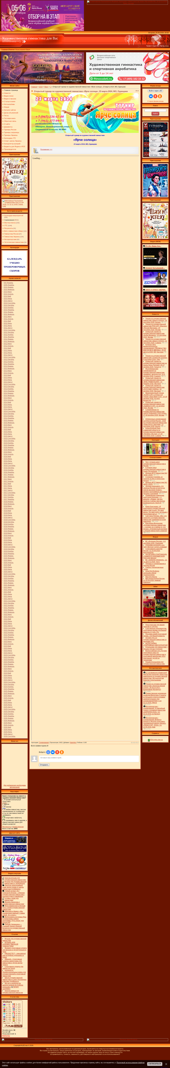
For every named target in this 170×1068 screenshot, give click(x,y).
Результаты (8, 228)
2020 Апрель (8, 563)
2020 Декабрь (9, 581)
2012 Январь (8, 339)
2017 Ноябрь (9, 497)
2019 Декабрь (9, 554)
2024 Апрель (8, 671)
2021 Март (8, 587)
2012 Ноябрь (9, 362)
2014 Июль (8, 407)
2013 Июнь (8, 377)
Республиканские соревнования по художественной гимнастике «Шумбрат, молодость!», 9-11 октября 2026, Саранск (154, 372)
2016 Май (7, 456)
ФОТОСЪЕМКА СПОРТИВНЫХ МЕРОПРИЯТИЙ (155, 644)
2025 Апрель (8, 698)
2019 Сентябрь (9, 547)
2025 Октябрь (9, 711)
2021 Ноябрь (9, 605)
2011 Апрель (8, 319)
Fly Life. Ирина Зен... (153, 246)
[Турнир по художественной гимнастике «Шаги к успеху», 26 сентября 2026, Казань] (155, 238)
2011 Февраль (9, 314)
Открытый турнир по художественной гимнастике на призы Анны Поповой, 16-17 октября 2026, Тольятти (155, 364)
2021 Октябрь (9, 603)
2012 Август (8, 355)
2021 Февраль (9, 585)
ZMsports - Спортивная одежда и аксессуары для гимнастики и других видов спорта (12, 962)
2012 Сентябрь (9, 357)
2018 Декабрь (9, 526)
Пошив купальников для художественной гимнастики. (154, 663)
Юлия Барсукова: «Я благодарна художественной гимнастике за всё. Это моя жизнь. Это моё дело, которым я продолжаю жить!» (155, 510)
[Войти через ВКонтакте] (53, 752)
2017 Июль (8, 488)
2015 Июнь (8, 432)
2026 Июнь (8, 730)
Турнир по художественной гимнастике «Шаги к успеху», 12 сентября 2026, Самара (155, 341)
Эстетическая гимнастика (14, 242)
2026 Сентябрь (9, 736)
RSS (167, 46)
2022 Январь (8, 610)
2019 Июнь (8, 540)
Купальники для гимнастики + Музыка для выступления (155, 648)
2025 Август (8, 707)
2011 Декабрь (9, 337)
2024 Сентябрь (9, 682)
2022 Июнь (8, 621)
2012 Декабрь (9, 364)
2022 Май (7, 619)
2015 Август (8, 436)
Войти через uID (155, 91)
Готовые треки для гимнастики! (11, 899)
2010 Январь (8, 287)
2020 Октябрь (9, 576)
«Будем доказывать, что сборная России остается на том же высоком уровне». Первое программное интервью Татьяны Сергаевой (155, 490)
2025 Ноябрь (9, 714)
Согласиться (154, 1064)
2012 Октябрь (9, 359)
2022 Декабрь (9, 635)
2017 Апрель (8, 481)
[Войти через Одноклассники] (62, 752)
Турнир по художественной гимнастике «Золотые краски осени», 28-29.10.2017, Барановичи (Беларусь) (154, 686)
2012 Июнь (8, 350)
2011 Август (8, 328)
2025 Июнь (8, 702)
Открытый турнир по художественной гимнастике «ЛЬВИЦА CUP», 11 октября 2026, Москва (154, 405)
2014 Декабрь (9, 418)
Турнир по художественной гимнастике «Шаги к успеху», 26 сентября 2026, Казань (155, 320)
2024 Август (8, 680)
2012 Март (8, 344)
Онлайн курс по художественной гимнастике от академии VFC (155, 639)
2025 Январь (8, 691)
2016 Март (8, 452)
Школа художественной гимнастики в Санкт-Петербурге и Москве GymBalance (14, 979)
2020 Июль (8, 569)
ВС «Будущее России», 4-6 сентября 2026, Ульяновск (154, 542)
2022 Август (8, 626)
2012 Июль (8, 353)
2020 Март (8, 560)
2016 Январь (8, 447)
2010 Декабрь (9, 310)
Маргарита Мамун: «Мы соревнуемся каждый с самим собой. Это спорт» (13, 913)
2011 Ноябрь (8, 335)
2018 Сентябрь (9, 520)
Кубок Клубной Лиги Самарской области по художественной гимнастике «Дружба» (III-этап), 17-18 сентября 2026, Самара (154, 432)
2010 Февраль (9, 289)
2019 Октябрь (9, 549)
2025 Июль (8, 705)
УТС (5, 225)
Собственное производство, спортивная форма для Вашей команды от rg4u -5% (155, 630)
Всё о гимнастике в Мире (13, 231)
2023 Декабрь (9, 662)
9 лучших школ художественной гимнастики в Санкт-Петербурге (154, 469)
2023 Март (8, 642)
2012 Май (7, 348)
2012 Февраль (9, 341)
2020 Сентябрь (9, 574)
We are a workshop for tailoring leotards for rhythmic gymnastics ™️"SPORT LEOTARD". (12, 986)
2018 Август (8, 517)
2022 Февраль (9, 612)
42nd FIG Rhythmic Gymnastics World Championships (151, 573)
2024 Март (8, 669)
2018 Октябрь (9, 522)
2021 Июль (8, 596)
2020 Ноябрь (9, 578)
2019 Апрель (8, 535)
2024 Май (7, 673)
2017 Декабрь (9, 499)
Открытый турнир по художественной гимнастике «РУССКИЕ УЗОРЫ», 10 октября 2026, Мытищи (154, 388)
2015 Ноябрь (9, 443)
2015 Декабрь (9, 445)
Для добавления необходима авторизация (15, 786)
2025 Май (7, 700)
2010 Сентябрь (9, 303)
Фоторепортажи (10, 239)
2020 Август (8, 572)
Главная (4, 49)
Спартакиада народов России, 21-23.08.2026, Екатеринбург (152, 550)
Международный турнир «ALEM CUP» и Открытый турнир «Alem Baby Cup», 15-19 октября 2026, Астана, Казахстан (155, 396)
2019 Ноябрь (9, 551)
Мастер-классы (10, 223)
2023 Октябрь (9, 657)
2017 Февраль (9, 477)
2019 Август (8, 544)
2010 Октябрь (9, 305)
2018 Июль (8, 515)
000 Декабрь (8, 283)
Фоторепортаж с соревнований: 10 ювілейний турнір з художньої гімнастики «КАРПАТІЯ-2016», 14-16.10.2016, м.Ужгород (154, 710)
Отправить (44, 765)
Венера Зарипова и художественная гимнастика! (13, 903)
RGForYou (6, 1036)
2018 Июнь (8, 513)
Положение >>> (46, 149)
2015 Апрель (8, 427)
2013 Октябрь (9, 387)
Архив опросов (18, 827)
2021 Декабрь (9, 608)
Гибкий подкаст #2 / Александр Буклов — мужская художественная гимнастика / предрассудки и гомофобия (13, 893)
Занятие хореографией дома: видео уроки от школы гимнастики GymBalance (13, 887)
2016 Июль (8, 461)
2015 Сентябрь (9, 438)
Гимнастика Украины (12, 237)
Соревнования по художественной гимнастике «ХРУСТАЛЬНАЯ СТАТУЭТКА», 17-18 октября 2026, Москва (155, 412)
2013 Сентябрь (9, 384)
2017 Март (8, 479)
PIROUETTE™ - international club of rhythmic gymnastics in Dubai (14, 955)
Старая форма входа (155, 101)
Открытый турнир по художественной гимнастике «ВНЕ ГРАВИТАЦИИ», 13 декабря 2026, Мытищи (154, 381)
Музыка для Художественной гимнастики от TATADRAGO (15, 882)
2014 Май (7, 402)
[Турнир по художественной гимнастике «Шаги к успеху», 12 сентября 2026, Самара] (14, 192)
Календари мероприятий (13, 216)
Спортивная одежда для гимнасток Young (12, 967)
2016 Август (8, 463)
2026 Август (8, 734)
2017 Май (7, 484)
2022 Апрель (8, 617)
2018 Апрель (8, 508)
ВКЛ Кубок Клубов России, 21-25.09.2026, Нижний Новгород (154, 580)
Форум (11, 49)
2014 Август (8, 409)
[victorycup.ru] (155, 157)
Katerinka (73, 742)
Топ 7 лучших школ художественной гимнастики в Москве (154, 464)
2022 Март (8, 614)
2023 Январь (8, 637)
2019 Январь (8, 529)
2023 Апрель (8, 644)
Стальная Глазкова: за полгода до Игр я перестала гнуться (153, 478)
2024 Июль (8, 678)
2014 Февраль (9, 396)
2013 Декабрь (9, 391)
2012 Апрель (8, 346)
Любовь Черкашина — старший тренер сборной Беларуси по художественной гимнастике (13, 927)
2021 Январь (8, 583)
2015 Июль (8, 434)
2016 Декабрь (9, 472)
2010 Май (7, 296)
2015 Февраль (9, 423)
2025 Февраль (9, 693)
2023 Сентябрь (9, 655)
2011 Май (7, 321)
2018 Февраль (9, 504)
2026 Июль (8, 732)
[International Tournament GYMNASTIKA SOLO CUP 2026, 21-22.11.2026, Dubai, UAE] (14, 207)
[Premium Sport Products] (42, 1040)
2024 (41, 87)
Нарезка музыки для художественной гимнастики (15, 879)
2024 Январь (8, 664)
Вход (28, 49)
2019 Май (7, 538)
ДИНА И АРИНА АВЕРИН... (156, 290)
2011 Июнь (8, 323)
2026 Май (7, 727)
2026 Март (8, 723)
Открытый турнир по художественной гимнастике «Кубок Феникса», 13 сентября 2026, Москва (154, 334)
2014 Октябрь (9, 414)
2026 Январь (8, 718)
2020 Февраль (9, 558)
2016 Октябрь (9, 468)
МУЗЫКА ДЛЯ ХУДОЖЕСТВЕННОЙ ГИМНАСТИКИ (10, 944)
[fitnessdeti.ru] (127, 82)
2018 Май (7, 511)
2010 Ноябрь (9, 308)
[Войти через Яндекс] (57, 752)
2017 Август (8, 490)
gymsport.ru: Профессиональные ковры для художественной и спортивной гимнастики (14, 973)
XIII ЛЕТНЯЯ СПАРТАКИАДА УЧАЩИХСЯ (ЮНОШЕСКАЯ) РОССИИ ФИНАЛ (155, 556)
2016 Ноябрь (9, 470)
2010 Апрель (8, 294)
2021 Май (7, 592)
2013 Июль (8, 380)
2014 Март (8, 398)
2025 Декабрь (9, 716)
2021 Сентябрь (9, 601)
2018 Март (8, 506)
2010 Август (8, 301)
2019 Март (8, 533)
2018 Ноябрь (9, 524)
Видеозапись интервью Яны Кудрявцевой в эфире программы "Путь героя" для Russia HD (14, 919)
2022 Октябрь (9, 630)
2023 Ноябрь (9, 660)
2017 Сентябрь (9, 493)
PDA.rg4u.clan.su (156, 740)
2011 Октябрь (9, 332)
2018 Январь (8, 502)
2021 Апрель (8, 590)
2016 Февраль (9, 450)
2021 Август (8, 599)
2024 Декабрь (9, 689)
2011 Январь (8, 312)
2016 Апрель (8, 454)
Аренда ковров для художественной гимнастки (12, 992)
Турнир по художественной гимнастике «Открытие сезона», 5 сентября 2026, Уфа (155, 357)
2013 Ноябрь (9, 389)
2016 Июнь (8, 459)
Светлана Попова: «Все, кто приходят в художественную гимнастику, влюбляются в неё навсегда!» (155, 518)
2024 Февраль (9, 666)
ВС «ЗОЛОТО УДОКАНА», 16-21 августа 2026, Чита (155, 561)
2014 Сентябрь (9, 411)
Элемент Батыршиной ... (155, 268)
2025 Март (8, 696)
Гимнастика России (11, 234)
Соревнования (9, 220)
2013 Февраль (9, 368)
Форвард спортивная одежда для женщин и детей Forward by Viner (14, 950)
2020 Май (7, 565)
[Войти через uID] (48, 752)
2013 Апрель (8, 373)
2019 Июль (8, 542)
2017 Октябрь (9, 495)
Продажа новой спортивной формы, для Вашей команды (155, 635)
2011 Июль (8, 326)
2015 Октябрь (9, 441)
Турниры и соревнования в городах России (154, 564)
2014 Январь (8, 393)
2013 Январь (8, 366)
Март (46, 87)
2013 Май (7, 375)
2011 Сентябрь (9, 330)
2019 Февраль (9, 531)
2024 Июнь (8, 675)
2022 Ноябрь (9, 632)
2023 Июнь (8, 648)
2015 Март (8, 425)
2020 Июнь (8, 567)
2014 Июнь (8, 405)
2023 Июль (8, 651)
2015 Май (7, 429)
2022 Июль (8, 623)
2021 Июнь (8, 594)
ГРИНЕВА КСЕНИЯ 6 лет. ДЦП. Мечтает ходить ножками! (155, 546)
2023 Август (8, 653)
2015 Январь (8, 420)
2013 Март (8, 371)
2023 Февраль (9, 639)
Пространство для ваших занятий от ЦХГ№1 (154, 626)
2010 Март (8, 292)
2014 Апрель (8, 400)
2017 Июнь (8, 486)
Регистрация (20, 49)
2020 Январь (8, 556)
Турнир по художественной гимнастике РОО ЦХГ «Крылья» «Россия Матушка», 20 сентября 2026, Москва (155, 327)
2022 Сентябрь (9, 628)
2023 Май (7, 646)
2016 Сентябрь (9, 465)
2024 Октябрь (9, 684)
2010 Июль (8, 298)
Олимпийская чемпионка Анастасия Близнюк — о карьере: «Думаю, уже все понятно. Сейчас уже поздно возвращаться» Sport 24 (154, 499)
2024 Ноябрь (9, 687)
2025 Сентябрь (9, 709)
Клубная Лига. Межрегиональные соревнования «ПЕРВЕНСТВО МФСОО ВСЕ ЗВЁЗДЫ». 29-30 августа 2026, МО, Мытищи (154, 348)
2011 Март (8, 317)
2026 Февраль (9, 721)
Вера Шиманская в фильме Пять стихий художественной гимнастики (13, 907)
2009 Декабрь (9, 285)
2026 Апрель (8, 725)
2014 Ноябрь (9, 416)
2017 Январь (8, 475)
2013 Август (8, 382)
